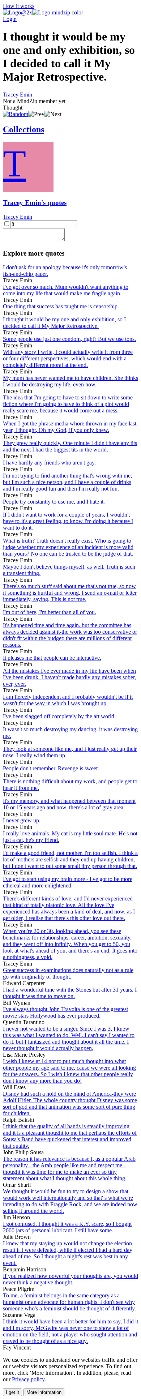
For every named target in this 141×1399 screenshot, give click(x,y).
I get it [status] (12, 1392)
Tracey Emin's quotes (35, 202)
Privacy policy (28, 1379)
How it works (18, 6)
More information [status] (43, 1392)
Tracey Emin (17, 94)
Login (10, 19)
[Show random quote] (15, 114)
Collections (23, 129)
